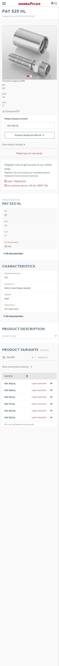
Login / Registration (16, 181)
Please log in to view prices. (29, 153)
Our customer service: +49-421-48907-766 (27, 185)
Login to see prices (39, 383)
